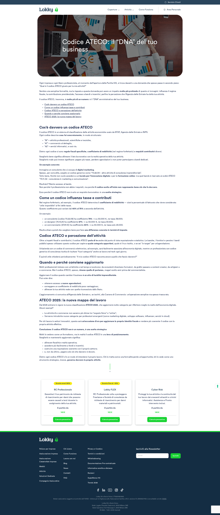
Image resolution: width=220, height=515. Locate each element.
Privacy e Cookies (95, 449)
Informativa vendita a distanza (100, 468)
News (66, 468)
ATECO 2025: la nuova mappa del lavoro (62, 117)
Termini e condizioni (96, 454)
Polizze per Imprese (47, 449)
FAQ (65, 478)
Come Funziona (146, 10)
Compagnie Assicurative (49, 481)
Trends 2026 (93, 483)
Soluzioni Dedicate (47, 476)
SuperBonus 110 (94, 478)
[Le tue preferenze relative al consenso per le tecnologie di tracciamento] (217, 386)
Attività (128, 10)
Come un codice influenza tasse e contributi (64, 108)
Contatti (67, 473)
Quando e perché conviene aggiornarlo (62, 114)
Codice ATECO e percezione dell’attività (62, 111)
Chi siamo (68, 449)
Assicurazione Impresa (48, 454)
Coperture (112, 10)
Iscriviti (176, 456)
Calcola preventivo (63, 419)
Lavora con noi (69, 459)
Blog (65, 463)
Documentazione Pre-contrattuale (101, 463)
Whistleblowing (94, 459)
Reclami (91, 473)
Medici (42, 466)
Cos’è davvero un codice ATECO (59, 104)
